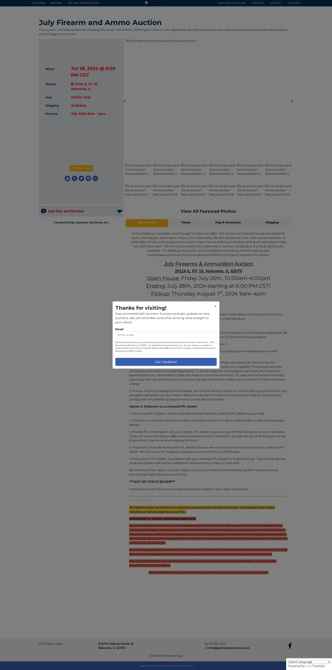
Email (119, 329)
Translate (318, 666)
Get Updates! (166, 362)
